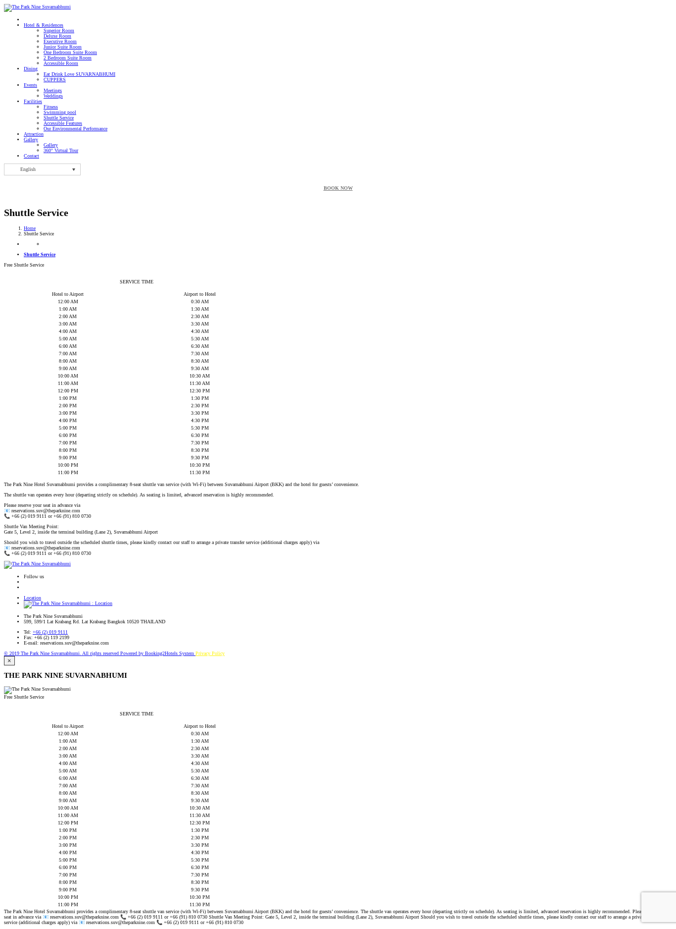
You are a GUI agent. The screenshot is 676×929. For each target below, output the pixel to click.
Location (32, 598)
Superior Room (59, 30)
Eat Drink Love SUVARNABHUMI (79, 74)
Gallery (31, 139)
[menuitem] (42, 169)
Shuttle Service (59, 117)
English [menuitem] (28, 169)
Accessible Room (61, 63)
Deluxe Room (57, 36)
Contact (31, 156)
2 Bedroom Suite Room (68, 57)
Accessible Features (63, 123)
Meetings (53, 90)
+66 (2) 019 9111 (50, 632)
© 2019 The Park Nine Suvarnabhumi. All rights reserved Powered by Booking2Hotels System (99, 653)
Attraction (34, 134)
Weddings (53, 96)
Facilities (33, 101)
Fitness (51, 106)
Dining (31, 68)
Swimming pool (60, 112)
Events (30, 85)
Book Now (338, 188)
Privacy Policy (210, 653)
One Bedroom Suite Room (70, 52)
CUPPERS (55, 79)
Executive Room (60, 41)
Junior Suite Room (63, 47)
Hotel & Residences (43, 25)
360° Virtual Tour (61, 150)
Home (30, 228)
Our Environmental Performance (75, 128)
